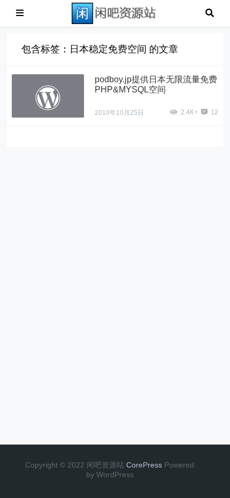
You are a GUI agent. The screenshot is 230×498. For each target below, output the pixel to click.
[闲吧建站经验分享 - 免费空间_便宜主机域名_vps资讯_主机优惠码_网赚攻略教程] (114, 12)
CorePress (144, 465)
